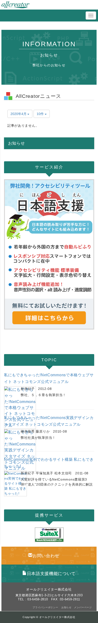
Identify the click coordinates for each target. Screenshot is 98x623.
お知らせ (66, 607)
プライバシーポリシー (46, 607)
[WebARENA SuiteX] (49, 534)
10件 (41, 114)
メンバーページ (83, 607)
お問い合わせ (46, 555)
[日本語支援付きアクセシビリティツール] (49, 254)
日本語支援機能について (51, 573)
